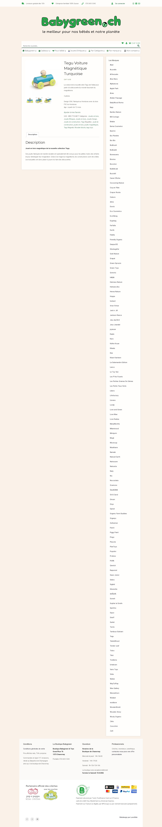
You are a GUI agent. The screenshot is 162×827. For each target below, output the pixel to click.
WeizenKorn (114, 693)
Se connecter (120, 4)
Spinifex (113, 608)
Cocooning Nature (117, 183)
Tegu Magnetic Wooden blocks (75, 128)
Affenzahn (114, 74)
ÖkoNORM (114, 490)
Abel (111, 65)
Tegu (82, 122)
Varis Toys (114, 669)
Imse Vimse (114, 306)
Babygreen (81, 25)
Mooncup (113, 443)
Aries (112, 93)
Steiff (112, 617)
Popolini (113, 551)
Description (32, 134)
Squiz (112, 613)
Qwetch (113, 566)
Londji (112, 405)
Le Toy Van (114, 372)
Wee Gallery (114, 688)
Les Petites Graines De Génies (121, 381)
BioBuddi (113, 150)
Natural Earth (115, 457)
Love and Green (116, 410)
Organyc (113, 518)
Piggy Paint (114, 532)
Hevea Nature (115, 292)
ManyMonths (115, 424)
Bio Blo (112, 140)
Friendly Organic (116, 240)
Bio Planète (114, 136)
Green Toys (114, 268)
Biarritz (113, 131)
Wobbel (113, 698)
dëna (112, 202)
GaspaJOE (114, 244)
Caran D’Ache (115, 178)
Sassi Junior (114, 575)
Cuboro (113, 197)
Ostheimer (114, 523)
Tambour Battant (116, 632)
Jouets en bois (93, 116)
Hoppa (112, 296)
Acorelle (113, 70)
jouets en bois (79, 125)
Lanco (112, 367)
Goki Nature (114, 254)
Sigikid (112, 584)
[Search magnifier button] (138, 45)
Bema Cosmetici (116, 126)
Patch (112, 528)
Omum (112, 499)
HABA (112, 277)
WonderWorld (115, 707)
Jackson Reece (116, 315)
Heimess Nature (116, 282)
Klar (111, 353)
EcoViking (113, 216)
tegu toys (90, 128)
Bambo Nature (115, 112)
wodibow (113, 703)
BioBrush (113, 145)
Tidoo (112, 651)
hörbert (113, 301)
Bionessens (114, 155)
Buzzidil (113, 174)
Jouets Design (92, 119)
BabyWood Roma (116, 103)
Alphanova (114, 84)
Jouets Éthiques (69, 119)
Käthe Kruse (114, 344)
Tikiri (112, 655)
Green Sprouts (115, 263)
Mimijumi (113, 433)
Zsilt (111, 731)
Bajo (111, 107)
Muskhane (114, 447)
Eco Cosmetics (116, 211)
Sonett (112, 599)
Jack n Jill (114, 310)
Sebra (112, 580)
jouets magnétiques (91, 125)
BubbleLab (114, 169)
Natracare (114, 462)
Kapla (112, 334)
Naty (112, 471)
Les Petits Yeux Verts (118, 386)
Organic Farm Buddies (118, 514)
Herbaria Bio (115, 287)
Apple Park (114, 88)
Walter (112, 679)
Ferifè (112, 230)
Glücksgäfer (114, 249)
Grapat (112, 258)
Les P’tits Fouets (116, 377)
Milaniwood (114, 429)
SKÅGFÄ (113, 594)
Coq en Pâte (115, 188)
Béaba (112, 122)
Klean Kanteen (115, 358)
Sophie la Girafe (116, 603)
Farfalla (113, 225)
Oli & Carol (114, 495)
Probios (113, 556)
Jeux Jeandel (115, 325)
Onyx (112, 504)
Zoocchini (114, 726)
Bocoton (113, 164)
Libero (112, 391)
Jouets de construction (72, 122)
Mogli (112, 438)
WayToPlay (114, 684)
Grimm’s (113, 273)
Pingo (112, 537)
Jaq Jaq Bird (115, 320)
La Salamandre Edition (118, 362)
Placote (113, 542)
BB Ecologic (114, 117)
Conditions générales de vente (34, 749)
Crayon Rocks (115, 192)
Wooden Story (115, 712)
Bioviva (112, 159)
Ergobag (113, 221)
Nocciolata (114, 480)
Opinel (112, 509)
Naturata (113, 466)
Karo (112, 339)
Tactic (112, 627)
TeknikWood (114, 641)
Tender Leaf (114, 646)
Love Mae (113, 414)
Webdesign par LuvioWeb (128, 817)
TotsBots (113, 660)
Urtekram (113, 665)
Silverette (113, 589)
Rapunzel (113, 570)
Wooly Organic (115, 717)
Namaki (113, 452)
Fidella (112, 235)
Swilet (112, 622)
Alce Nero (114, 79)
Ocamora (113, 485)
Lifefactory (114, 396)
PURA (112, 561)
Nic (111, 476)
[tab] (32, 134)
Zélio (112, 721)
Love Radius (114, 419)
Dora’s (112, 207)
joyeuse (113, 329)
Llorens (113, 400)
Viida (112, 674)
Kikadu (112, 348)
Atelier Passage (116, 98)
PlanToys (113, 547)
